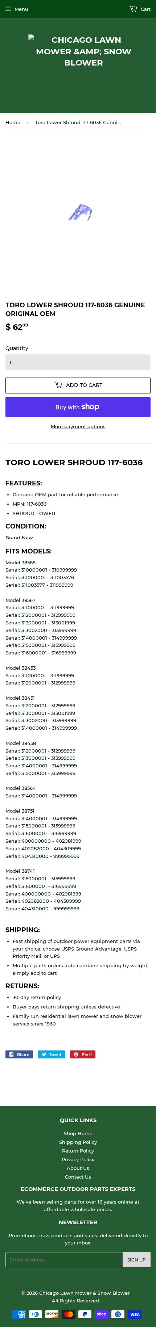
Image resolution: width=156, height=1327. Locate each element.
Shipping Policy (78, 1142)
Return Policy (78, 1151)
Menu (21, 9)
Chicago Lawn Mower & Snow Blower (84, 1293)
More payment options (78, 426)
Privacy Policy (78, 1159)
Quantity (16, 348)
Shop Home (78, 1133)
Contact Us (78, 1177)
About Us (78, 1168)
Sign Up (136, 1260)
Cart (145, 9)
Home (12, 122)
